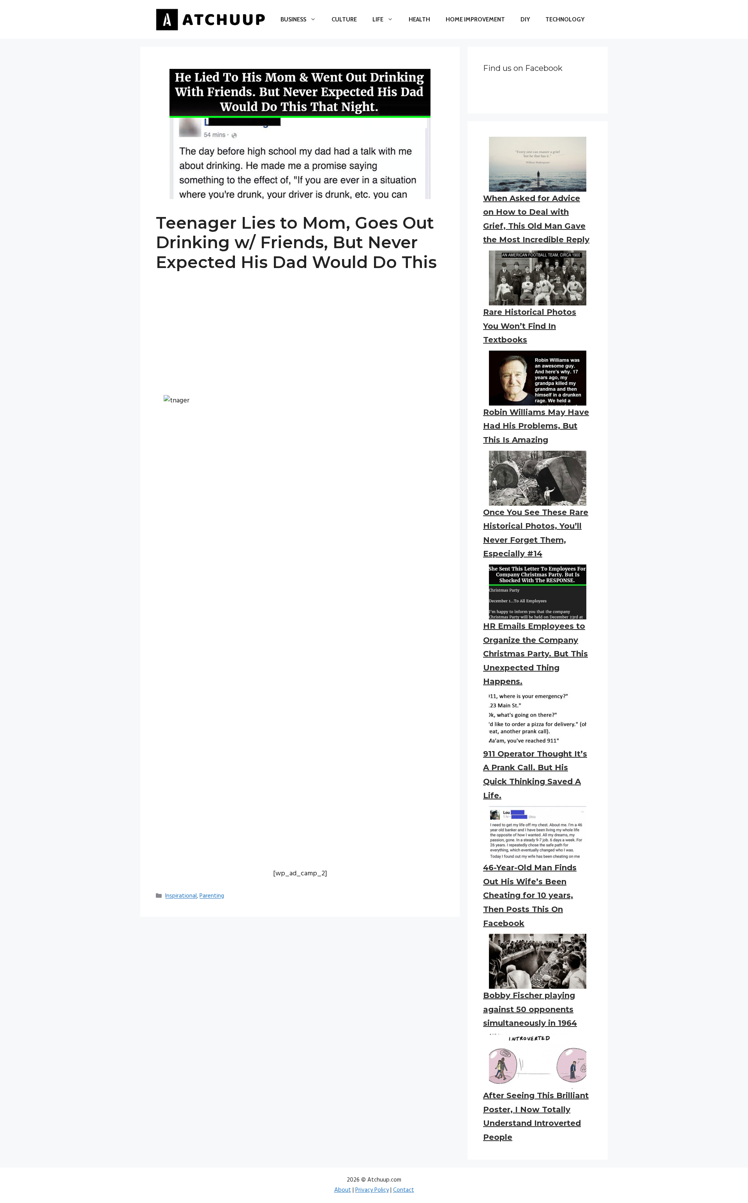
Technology (564, 19)
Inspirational (181, 896)
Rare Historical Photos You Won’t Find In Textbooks (529, 325)
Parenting (211, 896)
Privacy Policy (372, 1190)
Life (377, 19)
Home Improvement (475, 19)
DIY (525, 19)
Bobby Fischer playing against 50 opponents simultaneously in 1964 (530, 1009)
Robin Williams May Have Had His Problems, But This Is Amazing (536, 426)
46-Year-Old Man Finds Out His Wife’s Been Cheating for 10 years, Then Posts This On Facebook (530, 895)
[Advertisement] (300, 340)
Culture (344, 19)
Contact (403, 1190)
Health (419, 19)
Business (293, 19)
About (342, 1190)
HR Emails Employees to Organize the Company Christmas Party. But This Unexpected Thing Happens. (535, 653)
